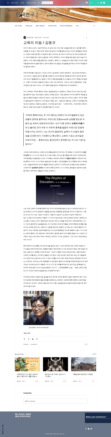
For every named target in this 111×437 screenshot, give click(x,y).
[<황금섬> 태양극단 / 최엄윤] (83, 364)
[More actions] (87, 37)
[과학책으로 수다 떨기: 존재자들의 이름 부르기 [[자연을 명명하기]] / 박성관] (27, 364)
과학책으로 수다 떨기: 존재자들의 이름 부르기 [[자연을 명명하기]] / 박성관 (27, 375)
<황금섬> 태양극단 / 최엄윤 (83, 374)
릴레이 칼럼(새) (40, 25)
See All (94, 354)
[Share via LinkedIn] (33, 339)
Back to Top (3, 429)
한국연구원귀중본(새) (66, 25)
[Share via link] (37, 339)
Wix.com (62, 433)
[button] (94, 25)
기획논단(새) (28, 25)
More (77, 25)
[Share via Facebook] (24, 339)
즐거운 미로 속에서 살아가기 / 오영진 (55, 375)
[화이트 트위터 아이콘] (91, 429)
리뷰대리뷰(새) (52, 25)
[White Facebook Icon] (86, 429)
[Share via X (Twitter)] (28, 339)
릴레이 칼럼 (27, 333)
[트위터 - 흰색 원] (104, 3)
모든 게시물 (18, 25)
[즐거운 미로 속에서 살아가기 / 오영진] (55, 364)
